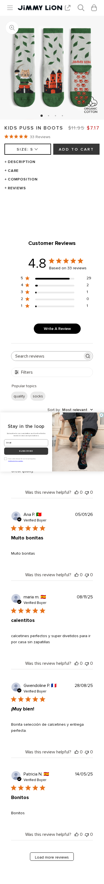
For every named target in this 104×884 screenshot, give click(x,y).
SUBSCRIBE (26, 451)
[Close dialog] (101, 415)
